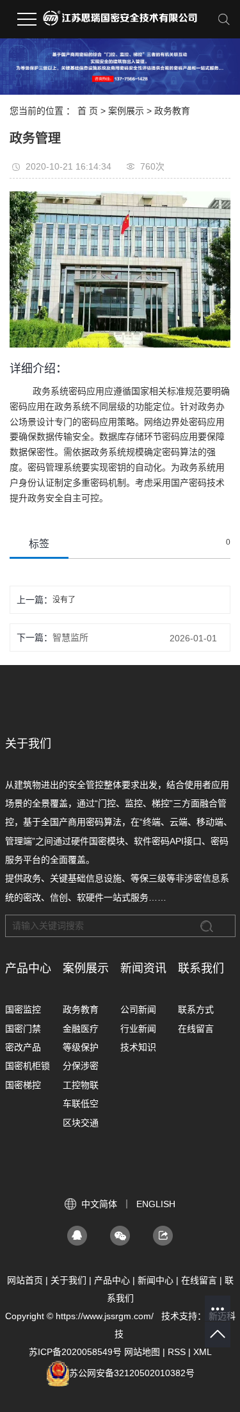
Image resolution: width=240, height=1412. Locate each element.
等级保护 (81, 1047)
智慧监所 (70, 637)
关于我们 (68, 1280)
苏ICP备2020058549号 (75, 1352)
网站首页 (25, 1280)
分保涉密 (81, 1066)
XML (202, 1352)
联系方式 (196, 1009)
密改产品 (23, 1047)
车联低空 (81, 1103)
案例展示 (126, 111)
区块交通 (81, 1123)
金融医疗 (81, 1028)
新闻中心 (155, 1280)
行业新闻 (138, 1028)
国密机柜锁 (27, 1066)
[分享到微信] (120, 1236)
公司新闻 (138, 1009)
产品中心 (28, 968)
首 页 (87, 111)
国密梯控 (23, 1085)
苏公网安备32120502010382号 (132, 1373)
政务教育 (172, 111)
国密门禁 (23, 1028)
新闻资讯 (143, 968)
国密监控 (23, 1009)
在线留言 (196, 1028)
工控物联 (81, 1085)
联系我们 (201, 968)
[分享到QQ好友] (77, 1236)
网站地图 (142, 1352)
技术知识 (138, 1047)
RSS (177, 1352)
